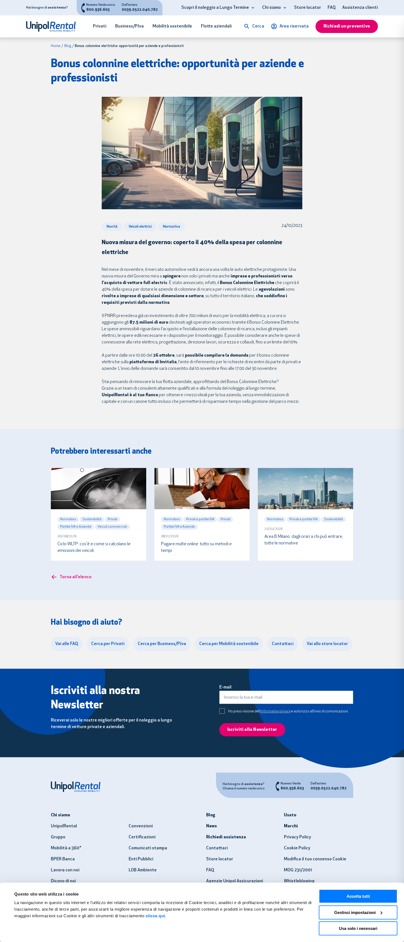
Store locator (307, 7)
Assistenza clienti (360, 7)
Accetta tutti (358, 896)
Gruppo (58, 837)
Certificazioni (142, 837)
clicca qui (155, 915)
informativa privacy (275, 711)
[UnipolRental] (53, 26)
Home (55, 46)
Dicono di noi (63, 881)
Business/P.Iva (129, 26)
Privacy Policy (297, 837)
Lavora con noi (65, 870)
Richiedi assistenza (226, 837)
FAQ (332, 7)
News (211, 826)
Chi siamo (271, 7)
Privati (99, 26)
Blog (67, 46)
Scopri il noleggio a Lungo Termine (215, 7)
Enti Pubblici (141, 859)
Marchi (291, 826)
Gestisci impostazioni (355, 912)
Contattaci (217, 848)
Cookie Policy (297, 848)
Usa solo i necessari (358, 928)
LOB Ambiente (143, 870)
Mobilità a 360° (66, 848)
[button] (253, 7)
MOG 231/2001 (298, 870)
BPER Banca (63, 859)
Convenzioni (141, 826)
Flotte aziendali (216, 26)
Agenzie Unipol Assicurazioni (234, 881)
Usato (290, 815)
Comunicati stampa (148, 848)
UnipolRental (64, 826)
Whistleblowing (299, 881)
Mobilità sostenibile (172, 26)
